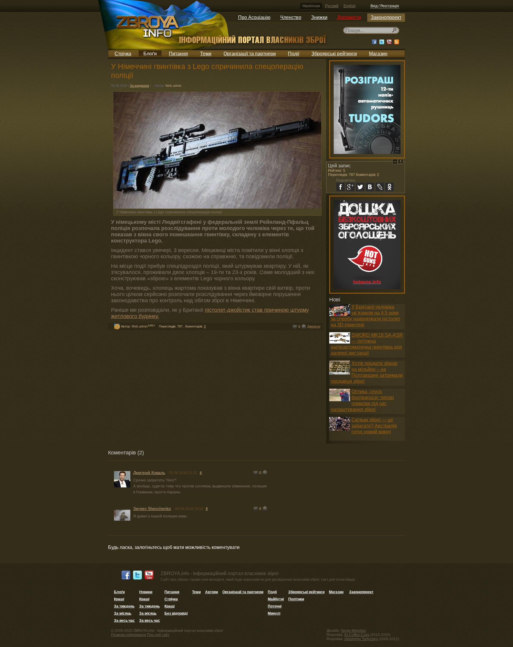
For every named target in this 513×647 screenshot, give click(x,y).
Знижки (319, 17)
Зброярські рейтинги (334, 53)
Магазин (378, 53)
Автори (211, 592)
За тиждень (124, 606)
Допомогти (349, 17)
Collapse (395, 161)
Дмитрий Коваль (149, 472)
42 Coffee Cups (356, 635)
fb (340, 186)
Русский (331, 6)
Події (293, 53)
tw (360, 186)
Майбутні (276, 599)
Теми (205, 53)
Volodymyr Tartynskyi (361, 639)
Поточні (274, 606)
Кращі (119, 599)
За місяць (122, 613)
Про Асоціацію (254, 17)
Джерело (313, 326)
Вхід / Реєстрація (384, 6)
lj (379, 186)
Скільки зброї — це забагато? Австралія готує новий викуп (374, 425)
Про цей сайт (158, 635)
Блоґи (150, 53)
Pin (400, 161)
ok (389, 186)
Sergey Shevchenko (152, 508)
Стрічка (123, 53)
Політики (296, 599)
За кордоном (139, 85)
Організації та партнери (250, 53)
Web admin (173, 85)
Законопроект (386, 17)
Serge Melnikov (353, 631)
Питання (178, 53)
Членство (290, 17)
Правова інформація (128, 635)
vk (369, 186)
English (349, 6)
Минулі (274, 613)
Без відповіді (176, 613)
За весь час (124, 620)
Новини (145, 592)
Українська (311, 6)
